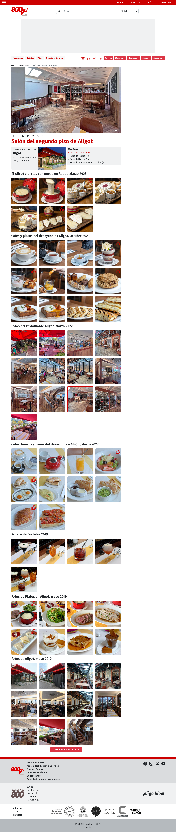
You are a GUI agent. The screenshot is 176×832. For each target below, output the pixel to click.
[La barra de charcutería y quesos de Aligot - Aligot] (24, 399)
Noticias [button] (30, 58)
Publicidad (135, 2)
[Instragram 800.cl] (149, 2)
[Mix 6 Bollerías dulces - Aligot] (80, 281)
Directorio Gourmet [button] (55, 58)
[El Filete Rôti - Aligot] (80, 614)
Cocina (145, 58)
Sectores (157, 58)
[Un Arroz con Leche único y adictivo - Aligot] (52, 642)
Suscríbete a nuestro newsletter (44, 779)
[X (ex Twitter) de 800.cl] (157, 764)
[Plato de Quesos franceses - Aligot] (24, 642)
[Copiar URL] (43, 136)
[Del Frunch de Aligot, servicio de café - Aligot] (24, 461)
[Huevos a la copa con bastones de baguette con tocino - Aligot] (24, 281)
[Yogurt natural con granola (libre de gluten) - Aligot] (108, 253)
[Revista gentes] (109, 811)
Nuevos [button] (108, 58)
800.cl (30, 786)
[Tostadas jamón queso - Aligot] (80, 309)
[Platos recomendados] (88, 58)
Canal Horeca (33, 796)
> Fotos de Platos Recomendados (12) (86, 162)
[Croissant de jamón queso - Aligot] (24, 517)
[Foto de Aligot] (24, 551)
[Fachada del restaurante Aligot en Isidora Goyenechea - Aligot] (24, 343)
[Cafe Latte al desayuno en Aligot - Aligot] (24, 253)
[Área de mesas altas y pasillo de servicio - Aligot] (24, 371)
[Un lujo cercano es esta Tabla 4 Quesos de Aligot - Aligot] (52, 219)
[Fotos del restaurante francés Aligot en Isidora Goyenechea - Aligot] (24, 676)
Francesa (31, 149)
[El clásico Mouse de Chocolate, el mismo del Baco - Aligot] (108, 642)
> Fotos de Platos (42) (78, 156)
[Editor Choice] (83, 58)
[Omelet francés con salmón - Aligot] (52, 489)
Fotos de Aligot (24, 65)
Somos (120, 2)
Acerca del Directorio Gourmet (43, 766)
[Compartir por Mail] (18, 136)
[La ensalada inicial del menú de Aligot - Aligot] (52, 614)
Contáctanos (34, 775)
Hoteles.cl (32, 793)
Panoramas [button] (18, 58)
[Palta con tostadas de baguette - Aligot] (108, 489)
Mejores (119, 58)
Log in (88, 827)
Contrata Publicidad (37, 772)
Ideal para (132, 58)
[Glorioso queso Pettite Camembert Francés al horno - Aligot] (80, 191)
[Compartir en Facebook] (23, 136)
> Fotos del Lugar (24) (78, 159)
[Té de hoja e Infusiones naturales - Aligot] (52, 461)
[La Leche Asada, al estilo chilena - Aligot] (80, 642)
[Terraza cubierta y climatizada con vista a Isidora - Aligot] (108, 343)
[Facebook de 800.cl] (145, 764)
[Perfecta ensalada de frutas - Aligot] (108, 461)
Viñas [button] (40, 58)
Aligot (13, 65)
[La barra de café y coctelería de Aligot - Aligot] (80, 343)
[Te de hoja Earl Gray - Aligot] (52, 253)
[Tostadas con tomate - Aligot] (52, 517)
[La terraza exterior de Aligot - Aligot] (52, 343)
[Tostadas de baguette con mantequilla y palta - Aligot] (80, 489)
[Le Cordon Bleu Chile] (82, 811)
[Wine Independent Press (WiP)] (96, 811)
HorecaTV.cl (33, 800)
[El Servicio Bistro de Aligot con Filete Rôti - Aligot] (24, 614)
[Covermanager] (122, 811)
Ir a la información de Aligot (66, 749)
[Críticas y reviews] (94, 58)
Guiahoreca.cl (34, 790)
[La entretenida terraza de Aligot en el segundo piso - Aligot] (24, 427)
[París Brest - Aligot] (108, 281)
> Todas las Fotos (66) (79, 152)
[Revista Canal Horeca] (56, 811)
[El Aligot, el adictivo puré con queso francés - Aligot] (24, 191)
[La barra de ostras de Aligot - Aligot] (108, 371)
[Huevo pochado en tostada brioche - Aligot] (24, 309)
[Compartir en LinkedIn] (33, 136)
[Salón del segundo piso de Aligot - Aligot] (80, 399)
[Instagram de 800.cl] (151, 764)
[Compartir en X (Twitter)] (28, 136)
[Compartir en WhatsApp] (38, 136)
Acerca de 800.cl (35, 762)
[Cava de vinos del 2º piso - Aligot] (108, 399)
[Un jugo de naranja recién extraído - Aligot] (80, 461)
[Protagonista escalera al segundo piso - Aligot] (52, 399)
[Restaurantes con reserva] (100, 58)
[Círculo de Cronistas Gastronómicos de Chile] (69, 811)
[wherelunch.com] (135, 811)
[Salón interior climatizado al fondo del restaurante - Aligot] (52, 371)
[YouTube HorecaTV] (163, 764)
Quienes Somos (35, 769)
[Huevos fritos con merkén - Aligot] (24, 489)
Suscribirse (166, 3)
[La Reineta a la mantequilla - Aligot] (108, 614)
